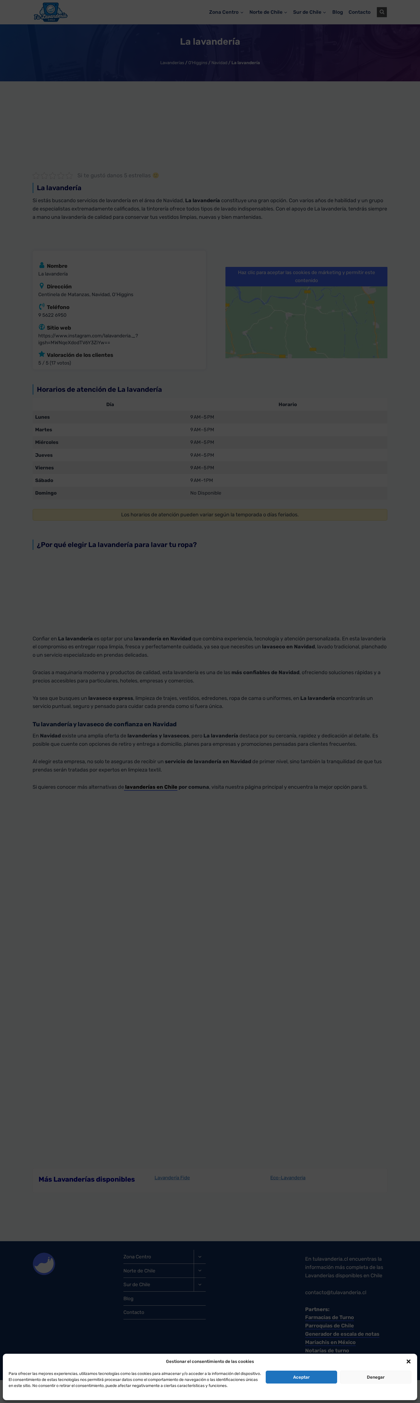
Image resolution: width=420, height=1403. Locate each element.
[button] (408, 1361)
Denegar (376, 1377)
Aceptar (301, 1377)
